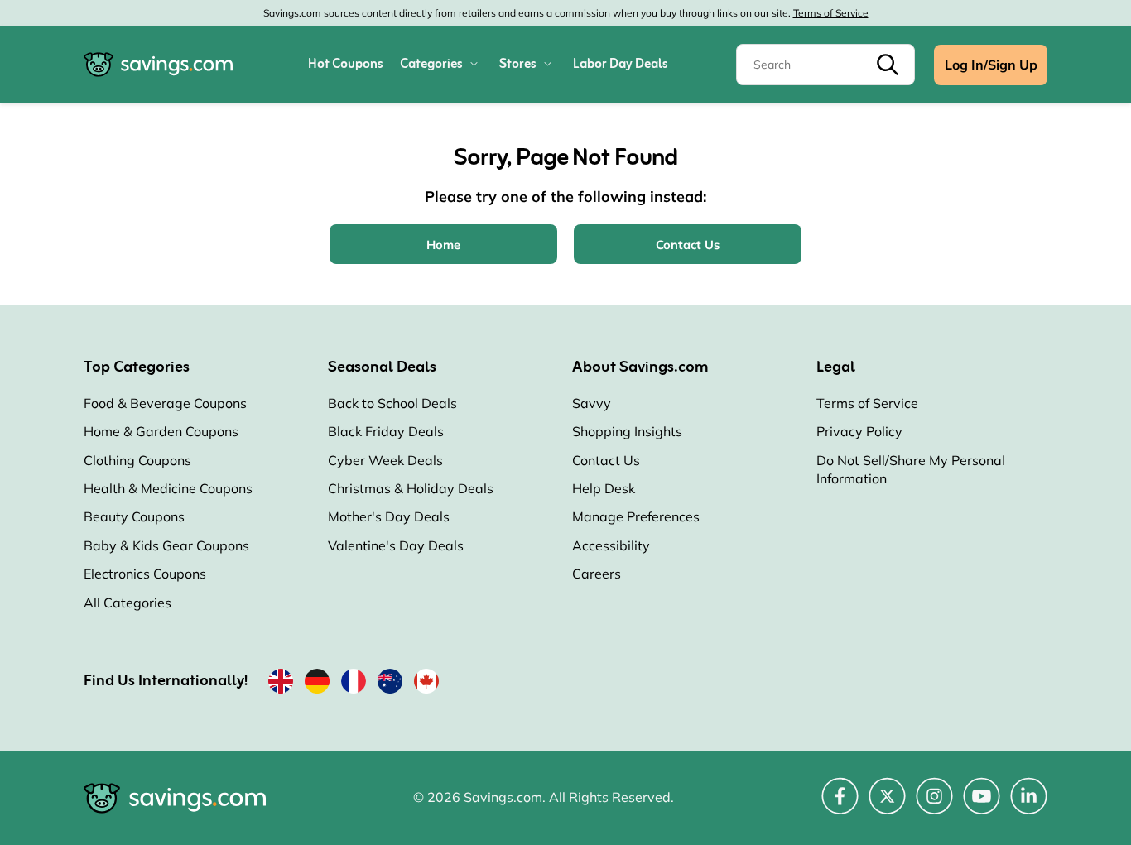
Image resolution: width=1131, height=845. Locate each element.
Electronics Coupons (145, 573)
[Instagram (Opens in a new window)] (934, 805)
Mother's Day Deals (389, 516)
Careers (596, 573)
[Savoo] (280, 684)
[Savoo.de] (317, 684)
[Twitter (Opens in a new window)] (887, 805)
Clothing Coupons (137, 460)
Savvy (591, 403)
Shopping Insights (627, 431)
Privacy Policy (859, 431)
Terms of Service (831, 13)
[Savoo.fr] (353, 684)
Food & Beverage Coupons (165, 403)
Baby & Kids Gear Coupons (166, 545)
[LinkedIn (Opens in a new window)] (1028, 805)
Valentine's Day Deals (396, 545)
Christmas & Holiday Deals (410, 488)
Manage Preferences (636, 516)
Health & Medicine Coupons (168, 488)
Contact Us (606, 460)
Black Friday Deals (386, 431)
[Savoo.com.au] (390, 684)
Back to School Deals (392, 403)
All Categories (127, 602)
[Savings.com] (158, 64)
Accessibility (611, 545)
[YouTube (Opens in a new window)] (981, 805)
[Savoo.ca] (426, 684)
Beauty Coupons (134, 516)
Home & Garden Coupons (161, 431)
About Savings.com (640, 367)
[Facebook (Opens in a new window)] (840, 805)
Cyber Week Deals (385, 460)
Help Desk (603, 488)
